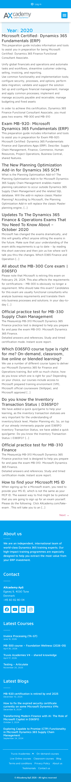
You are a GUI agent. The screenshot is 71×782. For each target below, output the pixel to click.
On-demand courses (48, 753)
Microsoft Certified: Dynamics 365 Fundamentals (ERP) (34, 38)
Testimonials (29, 768)
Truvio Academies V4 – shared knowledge (30, 655)
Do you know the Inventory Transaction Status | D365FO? (30, 402)
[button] (64, 15)
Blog (58, 758)
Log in (37, 4)
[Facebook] (6, 609)
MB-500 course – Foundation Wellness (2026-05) (34, 645)
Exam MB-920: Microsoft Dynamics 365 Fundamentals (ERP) (35, 126)
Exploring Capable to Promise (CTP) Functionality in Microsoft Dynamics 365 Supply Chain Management (34, 732)
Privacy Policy (42, 763)
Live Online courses (20, 758)
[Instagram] (30, 609)
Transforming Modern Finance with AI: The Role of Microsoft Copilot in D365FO (35, 717)
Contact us (44, 768)
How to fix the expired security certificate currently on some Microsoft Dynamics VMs (30, 705)
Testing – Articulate (15, 664)
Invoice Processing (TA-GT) (20, 636)
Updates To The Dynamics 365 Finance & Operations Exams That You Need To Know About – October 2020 (34, 222)
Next (64, 515)
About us (57, 763)
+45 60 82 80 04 (13, 599)
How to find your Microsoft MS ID (33, 482)
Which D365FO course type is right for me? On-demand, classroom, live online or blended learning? (35, 353)
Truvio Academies (20, 753)
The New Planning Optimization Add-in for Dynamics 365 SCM (32, 167)
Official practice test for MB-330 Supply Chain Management (33, 314)
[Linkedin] (22, 609)
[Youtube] (14, 609)
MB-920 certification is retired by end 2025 (30, 693)
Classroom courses (44, 758)
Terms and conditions (20, 763)
